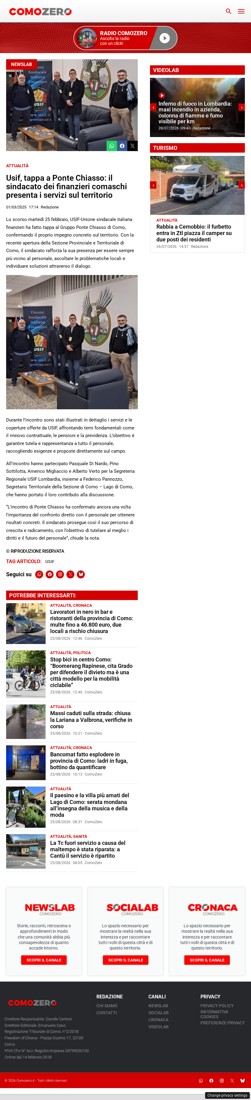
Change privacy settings (227, 1095)
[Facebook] (50, 574)
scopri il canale (44, 960)
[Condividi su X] (132, 146)
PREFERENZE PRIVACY (222, 1022)
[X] (70, 574)
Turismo (188, 220)
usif (49, 561)
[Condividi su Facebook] (122, 146)
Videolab (158, 1026)
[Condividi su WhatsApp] (112, 146)
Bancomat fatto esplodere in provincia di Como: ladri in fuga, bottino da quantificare (89, 760)
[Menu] (241, 11)
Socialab (158, 1012)
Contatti (106, 1012)
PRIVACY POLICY (217, 1005)
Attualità (17, 165)
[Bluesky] (81, 574)
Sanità (80, 836)
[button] (125, 38)
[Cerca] (229, 11)
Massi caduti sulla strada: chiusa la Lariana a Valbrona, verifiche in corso (91, 719)
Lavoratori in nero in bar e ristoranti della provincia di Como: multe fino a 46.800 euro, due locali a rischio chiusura (91, 621)
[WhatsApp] (39, 574)
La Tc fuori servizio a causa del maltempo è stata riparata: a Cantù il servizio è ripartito (88, 849)
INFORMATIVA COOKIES (214, 1014)
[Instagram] (60, 574)
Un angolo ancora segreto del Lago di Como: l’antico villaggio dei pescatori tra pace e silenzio (195, 233)
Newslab (21, 64)
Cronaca (82, 605)
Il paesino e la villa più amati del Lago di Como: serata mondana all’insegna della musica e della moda (89, 805)
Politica (82, 652)
